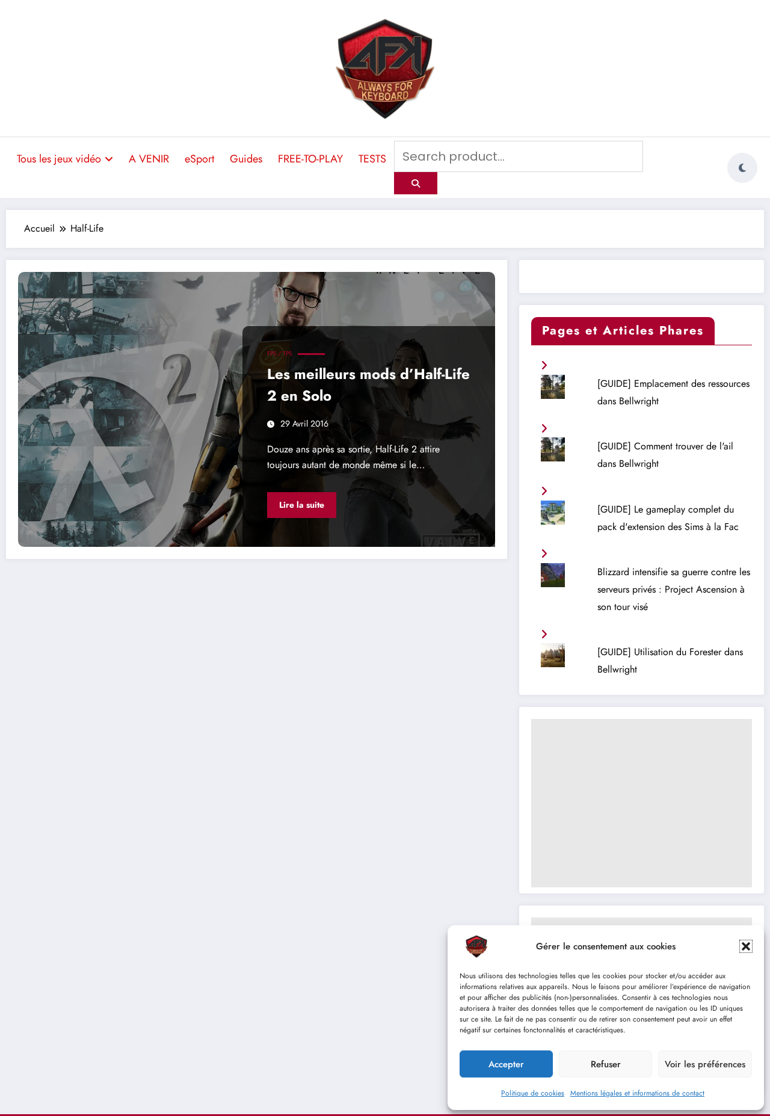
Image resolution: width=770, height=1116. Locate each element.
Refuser (606, 1064)
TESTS (372, 159)
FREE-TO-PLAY (310, 159)
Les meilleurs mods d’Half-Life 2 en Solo (368, 384)
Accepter (506, 1064)
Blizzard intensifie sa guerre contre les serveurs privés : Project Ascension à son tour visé (673, 589)
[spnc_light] (742, 168)
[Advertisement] (641, 803)
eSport (199, 159)
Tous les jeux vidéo (59, 159)
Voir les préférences (705, 1064)
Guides (246, 159)
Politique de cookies (532, 1093)
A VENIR (149, 159)
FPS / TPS (279, 353)
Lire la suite (301, 505)
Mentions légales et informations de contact (637, 1093)
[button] (746, 946)
